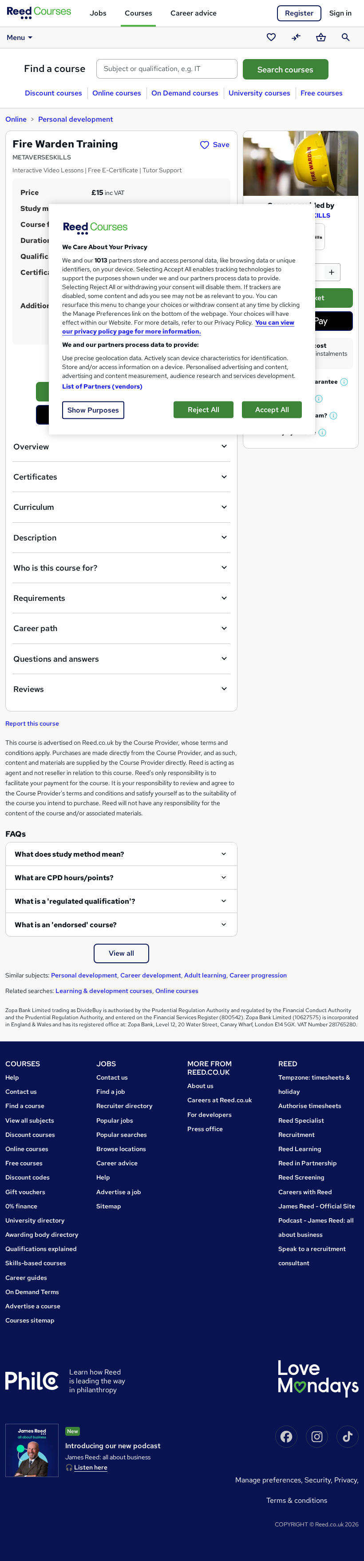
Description (34, 537)
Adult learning (205, 975)
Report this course (32, 723)
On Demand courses (184, 93)
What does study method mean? (69, 854)
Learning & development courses (103, 991)
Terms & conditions (296, 1500)
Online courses (116, 93)
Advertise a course (32, 1306)
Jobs (98, 13)
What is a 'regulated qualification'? (75, 901)
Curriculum (33, 507)
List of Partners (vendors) (102, 386)
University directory (35, 1220)
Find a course (55, 68)
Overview (31, 446)
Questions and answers (56, 659)
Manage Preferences (268, 1480)
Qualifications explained (41, 1249)
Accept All (272, 409)
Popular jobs (114, 1120)
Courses (138, 13)
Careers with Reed (305, 1192)
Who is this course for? (55, 568)
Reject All (203, 409)
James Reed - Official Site (316, 1206)
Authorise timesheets (309, 1106)
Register (299, 13)
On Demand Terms (32, 1292)
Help (12, 1077)
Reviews (28, 689)
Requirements (39, 598)
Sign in (340, 13)
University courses (259, 93)
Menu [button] (16, 37)
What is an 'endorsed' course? (66, 924)
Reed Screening (301, 1177)
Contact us (21, 1092)
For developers (209, 1115)
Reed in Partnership (307, 1163)
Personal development (75, 119)
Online (16, 119)
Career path (35, 628)
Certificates (35, 477)
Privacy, (346, 1480)
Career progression (258, 975)
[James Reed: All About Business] (32, 1450)
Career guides (26, 1278)
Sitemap (108, 1206)
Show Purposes (93, 410)
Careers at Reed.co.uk (219, 1100)
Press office (205, 1129)
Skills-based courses (35, 1263)
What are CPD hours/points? (64, 877)
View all (121, 953)
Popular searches (121, 1135)
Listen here (90, 1467)
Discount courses (53, 93)
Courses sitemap (30, 1320)
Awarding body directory (42, 1235)
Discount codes (27, 1177)
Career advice (193, 13)
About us (200, 1086)
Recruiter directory (124, 1106)
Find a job (110, 1092)
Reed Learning (299, 1149)
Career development (150, 975)
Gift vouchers (25, 1192)
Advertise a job (118, 1192)
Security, (319, 1480)
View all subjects (29, 1120)
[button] (344, 381)
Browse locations (121, 1149)
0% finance (21, 1206)
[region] (182, 319)
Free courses (322, 93)
